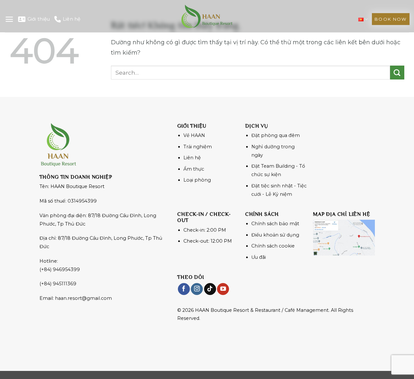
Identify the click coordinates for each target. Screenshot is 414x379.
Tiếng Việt (363, 19)
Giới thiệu (38, 19)
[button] (9, 19)
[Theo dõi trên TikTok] (210, 289)
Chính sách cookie (273, 246)
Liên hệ (72, 19)
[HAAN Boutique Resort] (207, 16)
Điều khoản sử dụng (275, 235)
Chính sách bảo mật (275, 223)
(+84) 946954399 (59, 269)
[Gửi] (397, 73)
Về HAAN (194, 135)
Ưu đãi (258, 257)
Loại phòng (197, 180)
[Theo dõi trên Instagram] (197, 289)
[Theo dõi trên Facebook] (184, 289)
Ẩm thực (193, 169)
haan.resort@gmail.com (83, 298)
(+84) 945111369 (57, 284)
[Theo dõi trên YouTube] (223, 289)
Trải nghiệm (197, 147)
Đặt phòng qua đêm (275, 135)
